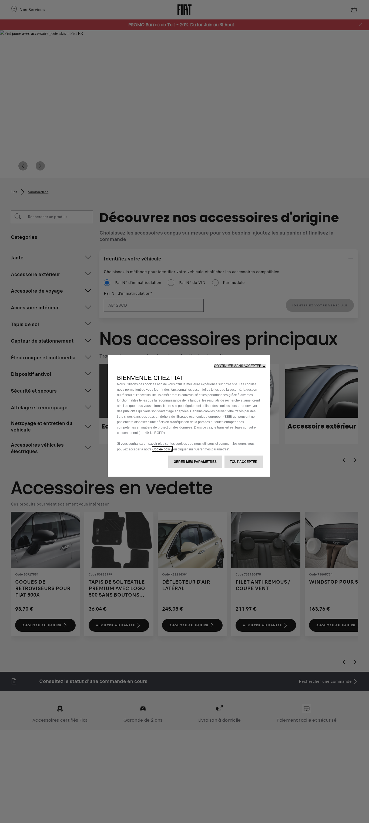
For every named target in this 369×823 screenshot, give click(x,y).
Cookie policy (162, 449)
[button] (240, 366)
